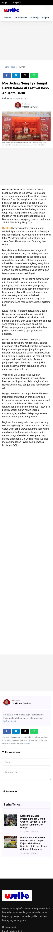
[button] (47, 7)
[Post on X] (25, 75)
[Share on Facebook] (7, 75)
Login (4, 2)
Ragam (45, 17)
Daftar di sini (9, 721)
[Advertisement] (26, 41)
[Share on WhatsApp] (34, 75)
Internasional (21, 17)
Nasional (8, 17)
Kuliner (22, 67)
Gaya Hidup (10, 67)
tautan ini (26, 743)
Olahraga (34, 17)
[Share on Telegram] (16, 75)
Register (17, 2)
